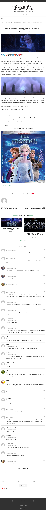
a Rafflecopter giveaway (6, 185)
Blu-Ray (3, 188)
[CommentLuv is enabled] (7, 488)
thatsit (20, 31)
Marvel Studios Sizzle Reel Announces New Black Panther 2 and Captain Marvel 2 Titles (34, 235)
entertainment (9, 22)
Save (32, 193)
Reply (44, 249)
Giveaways (9, 188)
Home (2, 22)
